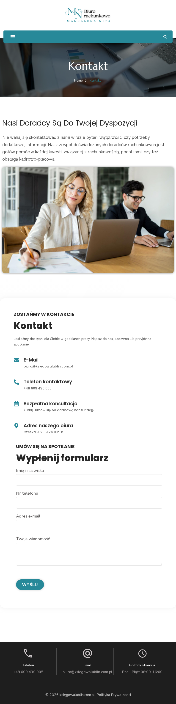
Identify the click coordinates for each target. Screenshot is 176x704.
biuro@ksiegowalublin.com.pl (48, 366)
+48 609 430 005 (38, 388)
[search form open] (165, 37)
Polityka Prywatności (113, 694)
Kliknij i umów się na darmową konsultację (59, 410)
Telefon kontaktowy (48, 381)
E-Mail (31, 359)
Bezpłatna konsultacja (50, 403)
